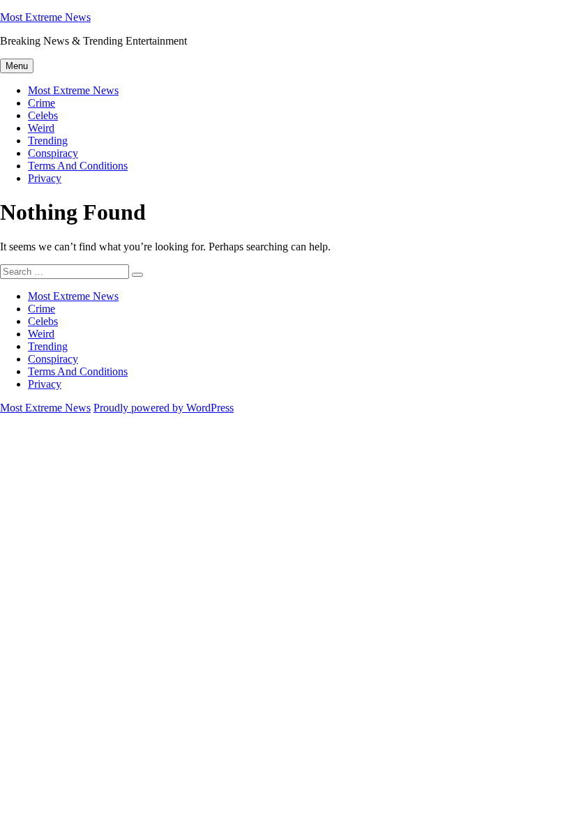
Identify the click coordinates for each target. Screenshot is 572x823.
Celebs (43, 115)
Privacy (44, 178)
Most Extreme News (45, 17)
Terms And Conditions (78, 166)
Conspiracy (53, 153)
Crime (41, 103)
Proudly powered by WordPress (163, 408)
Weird (41, 128)
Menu (17, 66)
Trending (48, 140)
